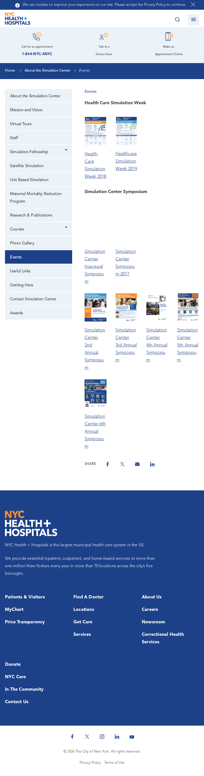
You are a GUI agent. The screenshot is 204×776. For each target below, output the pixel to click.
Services (82, 634)
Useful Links (20, 271)
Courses (17, 229)
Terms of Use (114, 763)
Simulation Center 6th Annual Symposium (95, 431)
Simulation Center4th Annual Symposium (156, 345)
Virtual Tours (21, 124)
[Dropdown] (66, 150)
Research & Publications (31, 216)
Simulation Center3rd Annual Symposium (126, 345)
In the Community (24, 689)
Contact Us (16, 702)
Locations (83, 609)
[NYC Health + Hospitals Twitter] (87, 736)
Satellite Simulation (27, 166)
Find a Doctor (88, 597)
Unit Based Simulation (29, 180)
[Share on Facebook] (107, 464)
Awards (16, 313)
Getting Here (21, 285)
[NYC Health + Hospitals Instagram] (102, 736)
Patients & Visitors (25, 597)
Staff (14, 138)
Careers (150, 609)
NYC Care (15, 677)
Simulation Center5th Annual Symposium (187, 345)
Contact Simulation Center (33, 299)
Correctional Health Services (163, 638)
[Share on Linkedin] (152, 464)
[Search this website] (177, 19)
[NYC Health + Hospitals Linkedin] (117, 736)
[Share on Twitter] (122, 464)
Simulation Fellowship (29, 152)
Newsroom (153, 622)
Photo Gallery (22, 243)
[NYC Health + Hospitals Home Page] (17, 19)
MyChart (14, 609)
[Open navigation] (193, 19)
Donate (13, 664)
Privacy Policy (90, 763)
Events (16, 257)
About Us (152, 597)
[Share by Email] (137, 464)
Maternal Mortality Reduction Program (36, 198)
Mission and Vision (26, 110)
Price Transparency (25, 622)
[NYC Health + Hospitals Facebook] (72, 736)
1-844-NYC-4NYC (37, 54)
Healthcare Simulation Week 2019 (126, 161)
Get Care (83, 622)
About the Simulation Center (35, 96)
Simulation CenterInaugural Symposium (95, 266)
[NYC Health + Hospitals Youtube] (132, 736)
